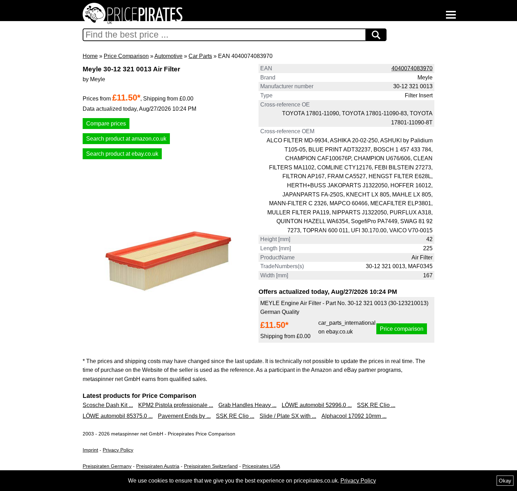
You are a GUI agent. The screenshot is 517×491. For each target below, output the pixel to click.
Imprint (90, 450)
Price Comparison (126, 56)
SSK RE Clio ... (376, 405)
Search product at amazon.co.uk (126, 139)
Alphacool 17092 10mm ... (354, 416)
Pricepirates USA (261, 466)
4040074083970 (412, 68)
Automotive (168, 56)
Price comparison (401, 329)
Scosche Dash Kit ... (108, 405)
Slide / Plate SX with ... (288, 416)
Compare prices (106, 124)
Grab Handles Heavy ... (247, 405)
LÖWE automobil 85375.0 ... (118, 416)
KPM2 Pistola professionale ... (175, 405)
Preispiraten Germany (107, 466)
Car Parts (200, 56)
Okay (505, 481)
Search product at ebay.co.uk (122, 154)
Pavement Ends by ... (184, 416)
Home (90, 56)
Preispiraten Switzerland (211, 466)
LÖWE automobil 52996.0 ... (317, 405)
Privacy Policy (118, 450)
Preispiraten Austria (157, 466)
